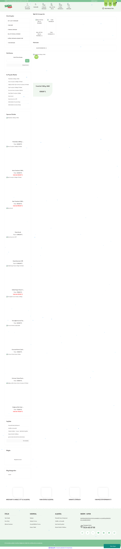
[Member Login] (110, 3)
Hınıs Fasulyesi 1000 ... (18, 170)
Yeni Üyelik (7, 518)
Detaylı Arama (25, 65)
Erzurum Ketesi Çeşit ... (18, 349)
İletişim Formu (33, 521)
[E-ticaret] (60, 548)
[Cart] (114, 3)
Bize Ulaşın (113, 546)
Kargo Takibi (33, 527)
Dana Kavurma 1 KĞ (18, 261)
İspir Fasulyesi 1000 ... (18, 201)
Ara (27, 60)
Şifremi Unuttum (9, 524)
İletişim (32, 518)
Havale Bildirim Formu (35, 524)
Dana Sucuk (18, 232)
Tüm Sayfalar (26, 440)
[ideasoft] (52, 548)
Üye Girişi (7, 521)
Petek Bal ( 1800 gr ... (18, 141)
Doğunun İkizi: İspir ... (17, 407)
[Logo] (8, 6)
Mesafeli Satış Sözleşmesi (61, 518)
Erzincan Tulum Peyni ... (18, 378)
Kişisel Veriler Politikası (60, 527)
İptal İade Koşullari (59, 524)
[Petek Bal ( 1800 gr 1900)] (42, 68)
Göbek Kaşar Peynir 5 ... (18, 289)
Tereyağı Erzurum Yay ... (18, 320)
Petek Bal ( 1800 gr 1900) (43, 86)
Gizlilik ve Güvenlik (59, 521)
